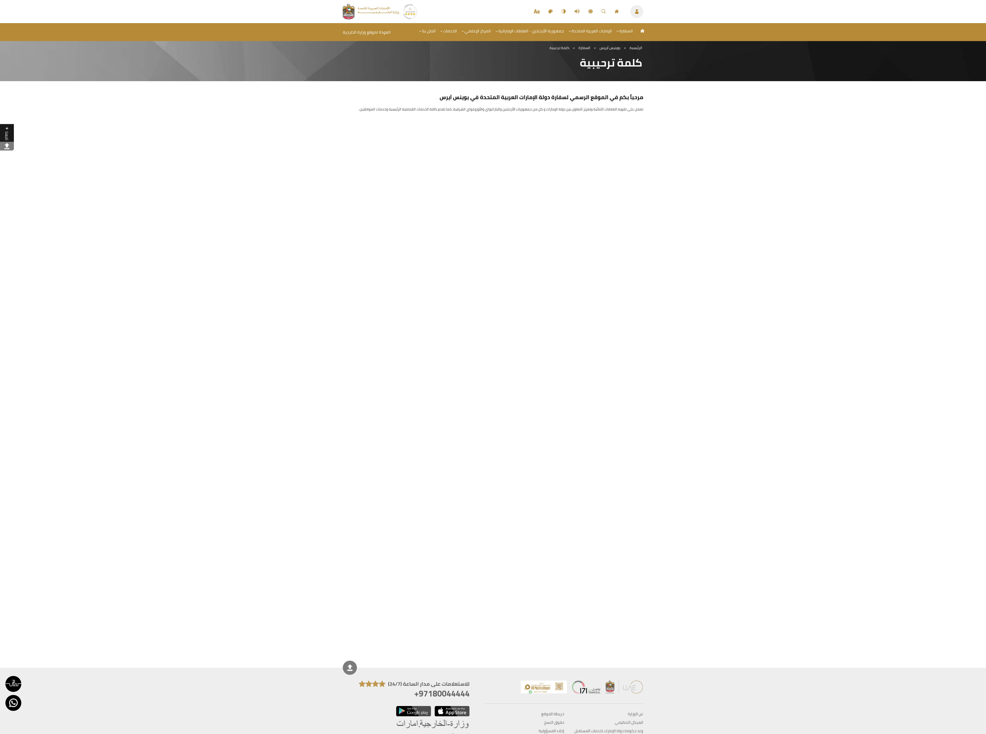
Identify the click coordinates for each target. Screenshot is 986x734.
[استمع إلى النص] (577, 11)
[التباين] (564, 11)
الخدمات (450, 31)
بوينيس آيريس (610, 47)
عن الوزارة (635, 714)
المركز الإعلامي (477, 31)
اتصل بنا (428, 31)
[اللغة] (591, 11)
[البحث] (604, 11)
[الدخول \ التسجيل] (636, 11)
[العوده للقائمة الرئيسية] (371, 18)
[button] (13, 684)
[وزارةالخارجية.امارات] (433, 724)
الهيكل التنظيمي (629, 722)
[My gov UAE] (586, 688)
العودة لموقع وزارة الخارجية (367, 32)
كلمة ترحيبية (559, 47)
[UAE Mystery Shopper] (544, 688)
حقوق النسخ (554, 722)
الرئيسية (636, 47)
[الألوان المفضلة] (550, 11)
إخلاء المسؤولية (551, 731)
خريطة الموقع (552, 714)
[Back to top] (350, 668)
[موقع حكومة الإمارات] (624, 688)
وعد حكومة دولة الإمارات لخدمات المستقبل (608, 731)
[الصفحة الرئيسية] (617, 11)
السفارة (626, 31)
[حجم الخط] (536, 11)
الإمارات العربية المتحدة (592, 31)
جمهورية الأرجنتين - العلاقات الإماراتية (531, 31)
